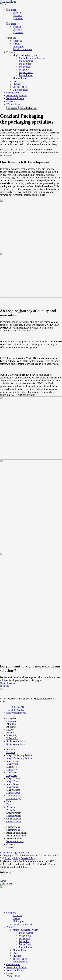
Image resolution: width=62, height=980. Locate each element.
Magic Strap (25, 63)
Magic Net (24, 66)
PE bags (17, 84)
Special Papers (20, 86)
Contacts (10, 101)
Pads (15, 81)
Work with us (13, 104)
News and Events (15, 98)
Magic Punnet (26, 75)
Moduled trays (20, 78)
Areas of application (16, 95)
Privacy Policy (12, 858)
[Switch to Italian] (17, 12)
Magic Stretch (26, 72)
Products (10, 927)
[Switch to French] (17, 15)
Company (11, 912)
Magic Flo (24, 69)
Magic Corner (26, 61)
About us (17, 40)
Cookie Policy (28, 858)
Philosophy (18, 46)
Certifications (13, 92)
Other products (20, 89)
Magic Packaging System (32, 58)
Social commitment (22, 49)
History (16, 43)
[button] (31, 4)
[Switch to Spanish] (18, 18)
